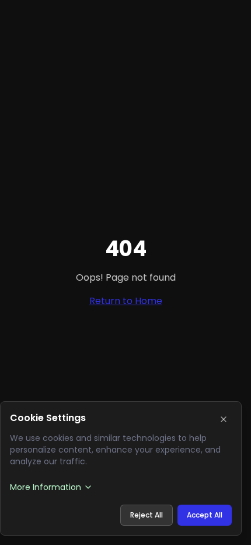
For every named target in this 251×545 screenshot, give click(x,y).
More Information (45, 487)
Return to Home (125, 301)
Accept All (204, 515)
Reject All (146, 515)
